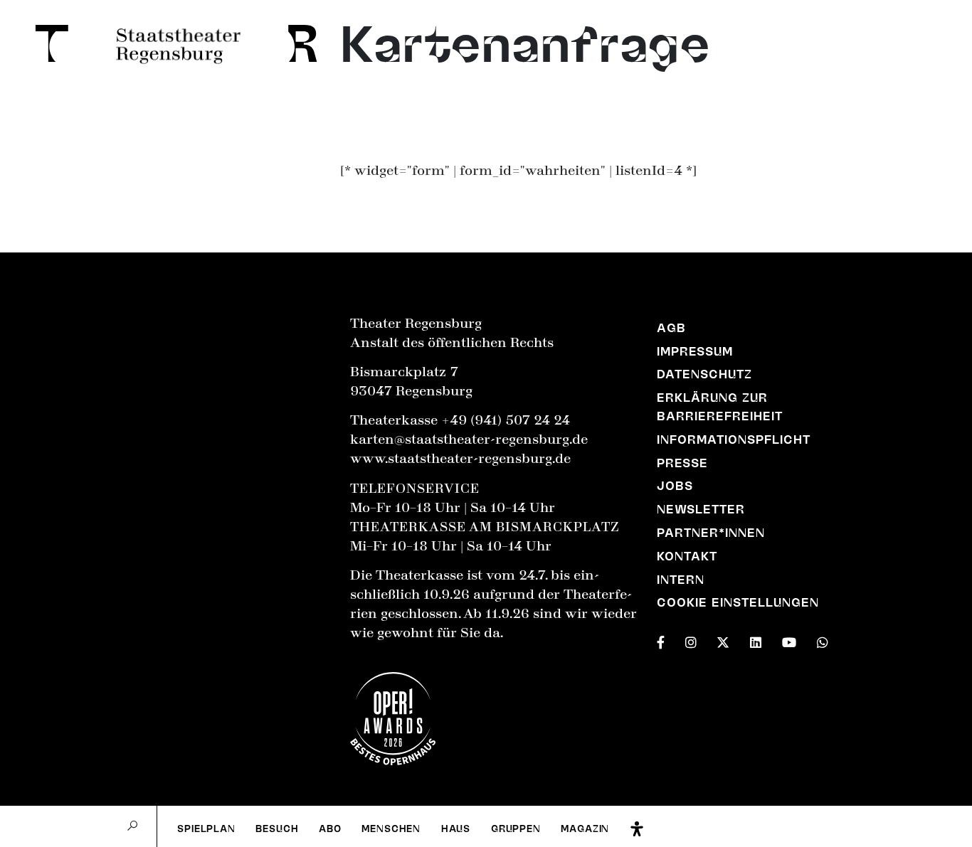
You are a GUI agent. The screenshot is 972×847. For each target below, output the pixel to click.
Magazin (585, 828)
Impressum (695, 351)
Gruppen (516, 828)
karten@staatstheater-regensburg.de (469, 439)
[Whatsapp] (822, 640)
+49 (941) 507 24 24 (505, 420)
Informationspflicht (734, 439)
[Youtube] (789, 640)
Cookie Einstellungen (738, 602)
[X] (723, 640)
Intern (680, 579)
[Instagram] (691, 640)
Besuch (276, 828)
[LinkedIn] (755, 640)
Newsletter (701, 509)
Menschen (391, 828)
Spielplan (206, 828)
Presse (682, 463)
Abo (330, 828)
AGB (671, 328)
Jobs (675, 486)
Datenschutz (704, 374)
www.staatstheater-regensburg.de (460, 459)
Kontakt (687, 556)
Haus (455, 828)
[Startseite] (47, 43)
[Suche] (132, 826)
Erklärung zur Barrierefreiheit (720, 406)
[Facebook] (661, 640)
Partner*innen (711, 533)
